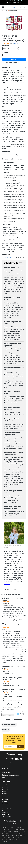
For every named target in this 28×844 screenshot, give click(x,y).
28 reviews (16, 43)
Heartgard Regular (6, 789)
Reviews (4, 807)
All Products (5, 803)
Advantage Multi (6, 784)
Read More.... (7, 584)
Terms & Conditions (7, 816)
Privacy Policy (5, 814)
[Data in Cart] (24, 7)
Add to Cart (14, 59)
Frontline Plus (5, 786)
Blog (3, 805)
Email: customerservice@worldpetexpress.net (11, 775)
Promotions (5, 799)
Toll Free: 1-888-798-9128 (6, 771)
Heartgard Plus (5, 787)
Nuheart (4, 791)
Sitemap (14, 823)
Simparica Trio (7, 257)
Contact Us (5, 812)
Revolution (4, 793)
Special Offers (5, 801)
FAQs (3, 810)
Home (4, 10)
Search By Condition (7, 808)
